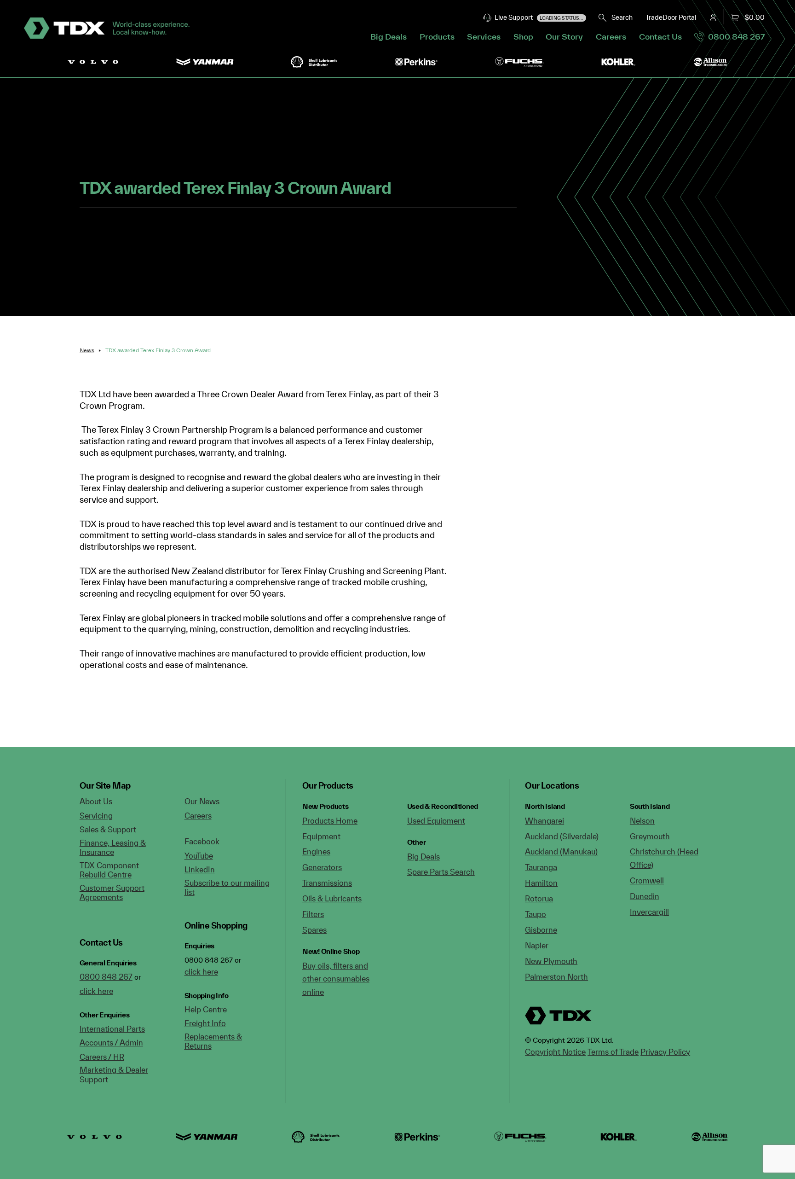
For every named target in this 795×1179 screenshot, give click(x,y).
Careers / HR (102, 1056)
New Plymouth (551, 961)
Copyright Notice (555, 1051)
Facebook (201, 841)
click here (96, 991)
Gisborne (541, 929)
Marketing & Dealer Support (114, 1074)
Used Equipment (436, 820)
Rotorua (539, 898)
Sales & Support (108, 829)
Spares (314, 929)
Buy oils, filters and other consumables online (335, 978)
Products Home (329, 820)
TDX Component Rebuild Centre (109, 870)
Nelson (642, 820)
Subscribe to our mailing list (227, 887)
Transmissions (327, 882)
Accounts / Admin (111, 1042)
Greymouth (650, 836)
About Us (96, 801)
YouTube (198, 855)
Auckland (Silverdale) (562, 836)
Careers (611, 36)
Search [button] (620, 17)
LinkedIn (199, 869)
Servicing (96, 815)
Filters (313, 914)
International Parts (112, 1028)
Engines (316, 851)
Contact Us (660, 36)
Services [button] (484, 36)
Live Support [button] (537, 17)
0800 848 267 (734, 36)
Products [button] (437, 36)
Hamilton (541, 882)
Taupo (535, 914)
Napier (536, 945)
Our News (201, 801)
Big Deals (388, 36)
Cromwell (647, 880)
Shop (523, 36)
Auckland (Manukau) (561, 851)
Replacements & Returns (213, 1041)
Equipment (321, 836)
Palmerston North (556, 976)
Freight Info (205, 1023)
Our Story (564, 36)
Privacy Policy (665, 1051)
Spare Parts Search (441, 871)
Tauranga (541, 867)
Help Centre (205, 1009)
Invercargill (649, 911)
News (87, 350)
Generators (322, 867)
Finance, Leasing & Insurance (113, 847)
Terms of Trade (613, 1051)
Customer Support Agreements (112, 892)
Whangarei (544, 820)
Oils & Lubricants (332, 898)
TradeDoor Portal (670, 17)
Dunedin (644, 896)
